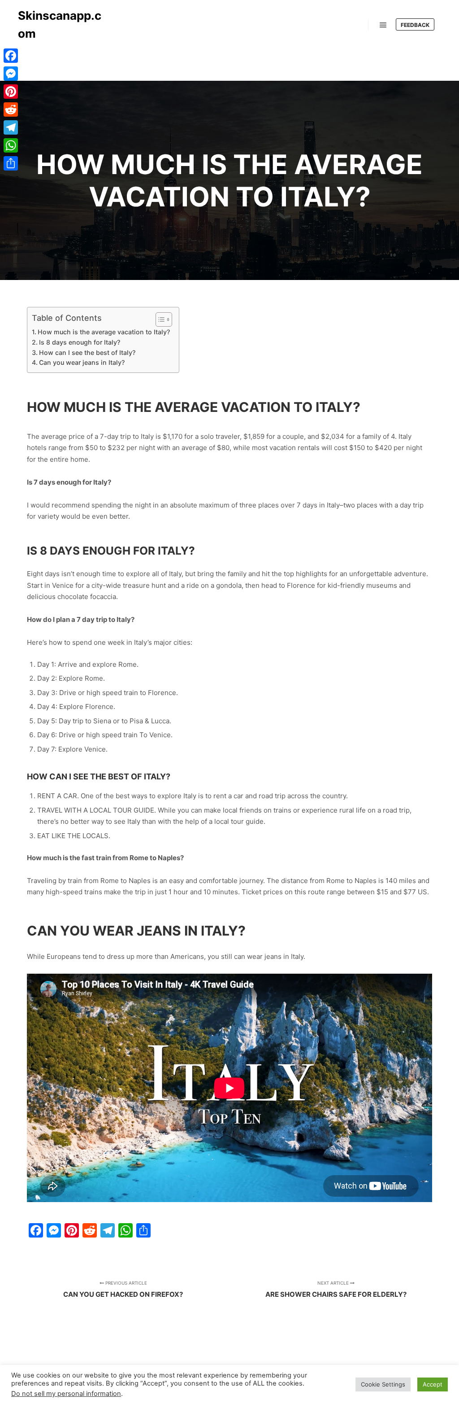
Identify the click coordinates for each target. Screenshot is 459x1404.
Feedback (415, 25)
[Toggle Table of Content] (159, 319)
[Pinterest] (11, 92)
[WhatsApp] (11, 145)
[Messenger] (11, 74)
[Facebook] (11, 56)
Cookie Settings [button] (383, 1384)
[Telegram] (11, 127)
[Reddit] (11, 109)
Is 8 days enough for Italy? (79, 342)
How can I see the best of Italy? (87, 352)
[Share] (11, 163)
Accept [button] (432, 1384)
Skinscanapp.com (59, 24)
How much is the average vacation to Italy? (104, 332)
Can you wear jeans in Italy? (82, 362)
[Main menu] (383, 25)
